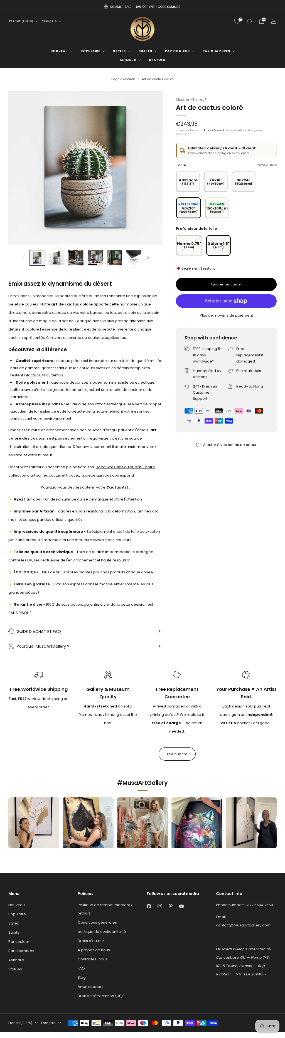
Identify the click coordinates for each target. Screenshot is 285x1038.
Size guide (267, 165)
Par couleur (177, 51)
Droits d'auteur (91, 940)
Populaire (90, 51)
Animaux (128, 60)
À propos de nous (94, 950)
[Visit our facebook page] (148, 906)
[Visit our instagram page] (159, 906)
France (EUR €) (21, 21)
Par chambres (216, 51)
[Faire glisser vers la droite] (148, 257)
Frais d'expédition (217, 130)
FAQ (81, 968)
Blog (82, 977)
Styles (119, 51)
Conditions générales (97, 922)
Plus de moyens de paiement (226, 315)
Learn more (177, 754)
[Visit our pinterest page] (170, 906)
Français (49, 21)
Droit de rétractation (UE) (100, 995)
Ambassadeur (91, 986)
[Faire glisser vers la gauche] (23, 257)
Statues (157, 60)
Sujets (145, 51)
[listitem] (142, 6)
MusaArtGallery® (191, 99)
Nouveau (59, 51)
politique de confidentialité (102, 931)
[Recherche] (249, 21)
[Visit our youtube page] (181, 906)
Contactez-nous (92, 959)
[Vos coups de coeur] (237, 21)
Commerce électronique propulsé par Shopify (204, 1034)
